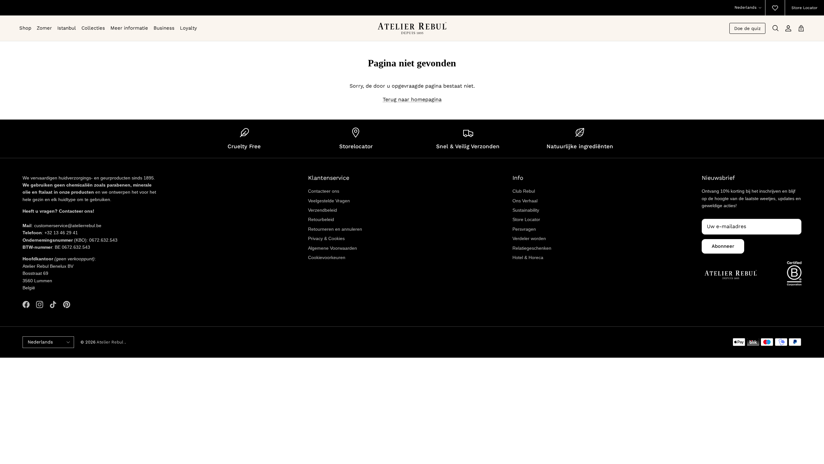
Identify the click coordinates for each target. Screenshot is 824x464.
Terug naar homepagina (412, 99)
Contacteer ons (323, 191)
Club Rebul (523, 191)
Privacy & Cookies (326, 238)
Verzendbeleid (322, 210)
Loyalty (188, 28)
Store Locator (804, 7)
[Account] (788, 28)
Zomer (44, 28)
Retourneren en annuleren (335, 229)
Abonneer (723, 246)
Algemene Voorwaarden (332, 248)
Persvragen (524, 229)
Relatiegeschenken (531, 248)
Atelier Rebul (111, 342)
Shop (25, 28)
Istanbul (66, 28)
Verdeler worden (529, 238)
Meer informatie (129, 28)
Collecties (93, 28)
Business (164, 28)
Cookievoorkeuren (326, 257)
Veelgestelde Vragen (329, 200)
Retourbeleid (321, 219)
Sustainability (525, 210)
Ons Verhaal (525, 200)
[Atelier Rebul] (412, 28)
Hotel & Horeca (527, 257)
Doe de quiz (747, 28)
